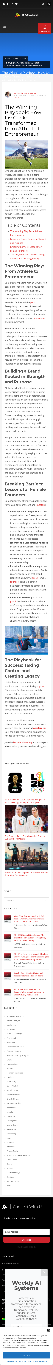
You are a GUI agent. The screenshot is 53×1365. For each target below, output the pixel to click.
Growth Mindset (13, 1094)
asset (35, 577)
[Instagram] (4, 4)
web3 (9, 1186)
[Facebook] (12, 4)
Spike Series (12, 1159)
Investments (12, 1107)
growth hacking (13, 1090)
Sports (16, 98)
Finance (10, 1068)
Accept (26, 1355)
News (9, 1138)
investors (40, 504)
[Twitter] (16, 4)
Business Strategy (14, 1034)
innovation (39, 317)
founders (15, 581)
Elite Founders (12, 1038)
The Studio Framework (11, 1263)
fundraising (11, 1081)
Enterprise (11, 1042)
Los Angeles (12, 1120)
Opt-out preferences (13, 1361)
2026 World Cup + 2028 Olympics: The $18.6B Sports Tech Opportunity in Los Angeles (25, 801)
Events (9, 1060)
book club (11, 1029)
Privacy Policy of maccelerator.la (34, 1361)
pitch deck (11, 1146)
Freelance (11, 1077)
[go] (45, 900)
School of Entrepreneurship (18, 1155)
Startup (10, 1168)
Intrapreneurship (14, 1103)
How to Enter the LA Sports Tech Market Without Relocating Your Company (26, 873)
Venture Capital (13, 1181)
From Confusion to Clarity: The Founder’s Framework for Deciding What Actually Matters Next (29, 992)
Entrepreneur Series (15, 1047)
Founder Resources (15, 1073)
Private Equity (12, 1151)
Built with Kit (27, 1247)
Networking (11, 1133)
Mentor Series (12, 1125)
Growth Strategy (13, 1099)
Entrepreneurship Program (18, 1055)
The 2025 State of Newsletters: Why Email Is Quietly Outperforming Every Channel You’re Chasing (30, 938)
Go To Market (12, 1086)
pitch (32, 302)
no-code (10, 1142)
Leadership (11, 1116)
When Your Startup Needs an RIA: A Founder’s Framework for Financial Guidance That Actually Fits (29, 919)
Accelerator (39, 727)
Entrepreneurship (14, 1051)
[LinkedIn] (8, 4)
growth (42, 686)
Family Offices (12, 1064)
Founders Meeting (22, 742)
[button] (49, 1330)
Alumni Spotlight (13, 1020)
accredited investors (15, 1016)
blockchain (11, 1025)
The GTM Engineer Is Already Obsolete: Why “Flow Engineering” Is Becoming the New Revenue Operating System (31, 957)
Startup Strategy (13, 1172)
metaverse (11, 1129)
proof (13, 601)
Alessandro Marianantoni (25, 93)
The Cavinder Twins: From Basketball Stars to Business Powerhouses (25, 837)
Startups (10, 1177)
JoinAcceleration (44, 28)
